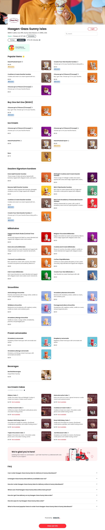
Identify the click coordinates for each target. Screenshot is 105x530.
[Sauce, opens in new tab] (56, 517)
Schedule (31, 36)
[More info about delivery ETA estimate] (40, 40)
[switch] (17, 40)
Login (92, 29)
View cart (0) (52, 526)
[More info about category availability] (24, 390)
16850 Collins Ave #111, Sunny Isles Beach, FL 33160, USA (27, 33)
